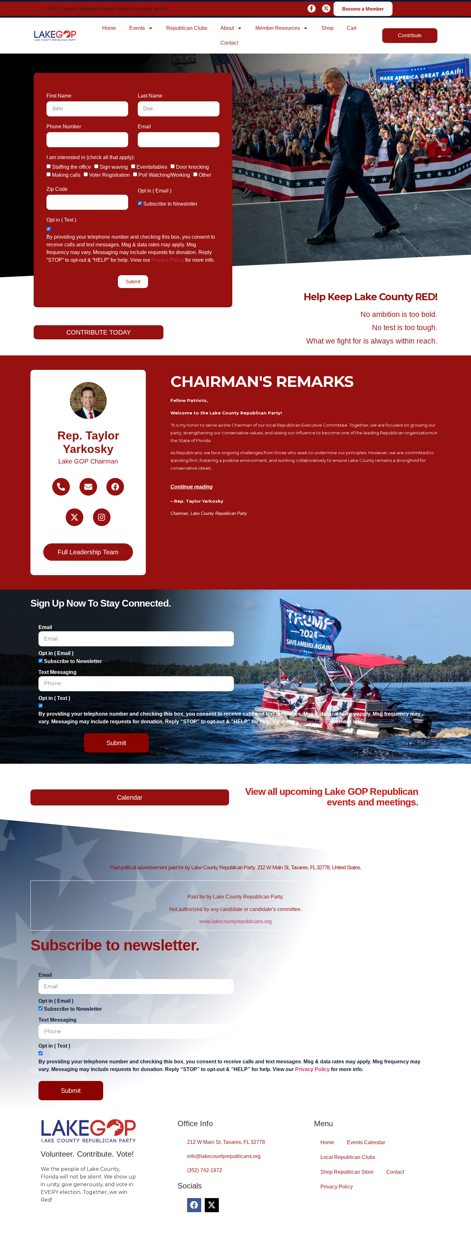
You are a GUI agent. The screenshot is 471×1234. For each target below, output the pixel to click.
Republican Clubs (186, 28)
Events (137, 28)
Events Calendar (366, 1142)
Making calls (66, 175)
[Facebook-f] (312, 8)
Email (145, 126)
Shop (327, 28)
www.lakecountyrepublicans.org (235, 921)
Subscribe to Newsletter (170, 204)
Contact (229, 43)
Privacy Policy (168, 260)
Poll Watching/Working (164, 175)
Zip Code (57, 189)
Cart (351, 28)
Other (205, 175)
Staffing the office (71, 167)
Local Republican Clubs (347, 1157)
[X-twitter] (326, 8)
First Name (59, 95)
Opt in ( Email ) (154, 190)
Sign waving (114, 167)
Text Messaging (57, 672)
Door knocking (192, 167)
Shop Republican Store (347, 1172)
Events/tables (151, 167)
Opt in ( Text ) (62, 220)
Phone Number (63, 126)
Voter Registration (109, 175)
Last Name (151, 95)
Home (109, 28)
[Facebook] (194, 1205)
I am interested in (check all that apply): (90, 157)
